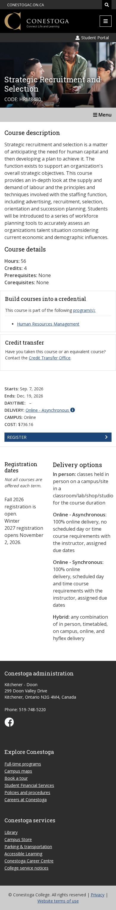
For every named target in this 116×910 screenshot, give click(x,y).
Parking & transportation (28, 846)
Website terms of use (58, 901)
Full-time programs (22, 764)
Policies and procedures (27, 792)
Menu (104, 114)
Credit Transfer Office (49, 358)
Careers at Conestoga (25, 799)
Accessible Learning (23, 853)
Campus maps (18, 771)
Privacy (97, 895)
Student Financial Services (29, 785)
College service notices (26, 868)
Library (11, 832)
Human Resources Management (48, 324)
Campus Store (18, 839)
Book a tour (16, 778)
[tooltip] (50, 410)
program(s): (84, 310)
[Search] (107, 4)
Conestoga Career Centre (29, 861)
